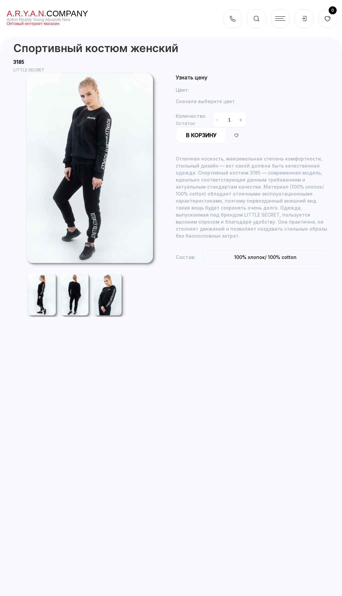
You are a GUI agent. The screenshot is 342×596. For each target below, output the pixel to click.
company (47, 13)
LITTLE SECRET (28, 69)
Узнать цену (191, 77)
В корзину (201, 135)
